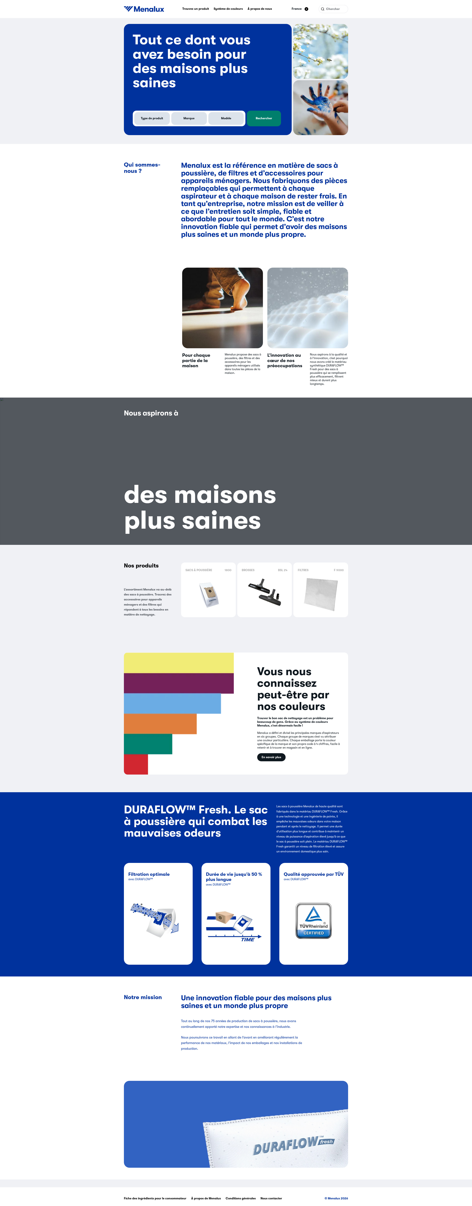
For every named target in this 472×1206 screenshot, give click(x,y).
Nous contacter (271, 1198)
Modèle (226, 118)
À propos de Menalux (206, 1198)
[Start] (144, 9)
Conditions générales (241, 1198)
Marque (189, 118)
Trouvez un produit (195, 8)
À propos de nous (260, 8)
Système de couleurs (228, 8)
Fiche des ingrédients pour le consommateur (155, 1198)
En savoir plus (271, 757)
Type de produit (152, 118)
